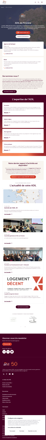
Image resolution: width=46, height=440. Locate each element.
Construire (4, 413)
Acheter (4, 411)
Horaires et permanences (23, 36)
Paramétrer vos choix (32, 431)
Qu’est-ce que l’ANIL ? (7, 382)
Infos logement (7, 131)
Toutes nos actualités (7, 386)
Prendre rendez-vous (24, 32)
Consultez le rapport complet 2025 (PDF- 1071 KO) (23, 176)
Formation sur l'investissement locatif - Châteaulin (16, 265)
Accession (6, 105)
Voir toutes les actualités (23, 307)
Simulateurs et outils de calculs (9, 394)
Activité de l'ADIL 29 (10, 208)
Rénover (4, 415)
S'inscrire (6, 344)
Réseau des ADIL (6, 384)
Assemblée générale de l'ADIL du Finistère (14, 236)
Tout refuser (21, 431)
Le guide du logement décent (11, 294)
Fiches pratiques (8, 144)
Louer (3, 409)
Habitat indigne (7, 119)
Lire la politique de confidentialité (14, 427)
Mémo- (6, 402)
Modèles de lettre (6, 400)
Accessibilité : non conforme (8, 435)
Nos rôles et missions (8, 91)
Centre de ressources (7, 396)
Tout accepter (12, 431)
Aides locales (5, 398)
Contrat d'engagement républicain (9, 437)
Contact (4, 431)
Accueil (2, 7)
